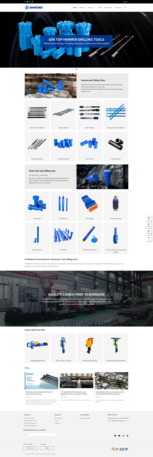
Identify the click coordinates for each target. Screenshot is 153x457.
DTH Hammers (63, 218)
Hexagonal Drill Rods (37, 159)
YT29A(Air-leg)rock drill (37, 360)
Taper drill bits (90, 159)
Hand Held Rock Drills (30, 421)
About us (82, 7)
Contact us (118, 7)
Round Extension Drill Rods (37, 128)
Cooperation (108, 7)
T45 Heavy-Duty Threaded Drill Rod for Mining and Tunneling (39, 393)
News (99, 7)
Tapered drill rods (63, 128)
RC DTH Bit (63, 250)
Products (90, 7)
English (125, 2)
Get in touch (112, 415)
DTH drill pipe (90, 218)
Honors (57, 421)
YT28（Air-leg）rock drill (63, 360)
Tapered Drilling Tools (30, 423)
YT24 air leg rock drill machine (115, 360)
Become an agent (85, 418)
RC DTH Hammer (37, 250)
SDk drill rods (30, 448)
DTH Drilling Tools (29, 418)
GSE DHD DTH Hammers (90, 250)
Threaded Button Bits (63, 159)
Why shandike (58, 418)
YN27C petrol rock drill (90, 360)
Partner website (27, 444)
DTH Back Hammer (115, 218)
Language (43, 444)
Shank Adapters (89, 128)
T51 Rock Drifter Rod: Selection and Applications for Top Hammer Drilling (74, 393)
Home (75, 7)
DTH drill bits (37, 218)
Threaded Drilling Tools (30, 425)
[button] (71, 70)
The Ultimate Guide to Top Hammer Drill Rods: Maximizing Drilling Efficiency (110, 393)
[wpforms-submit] (56, 434)
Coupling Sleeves (116, 159)
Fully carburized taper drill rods (116, 128)
